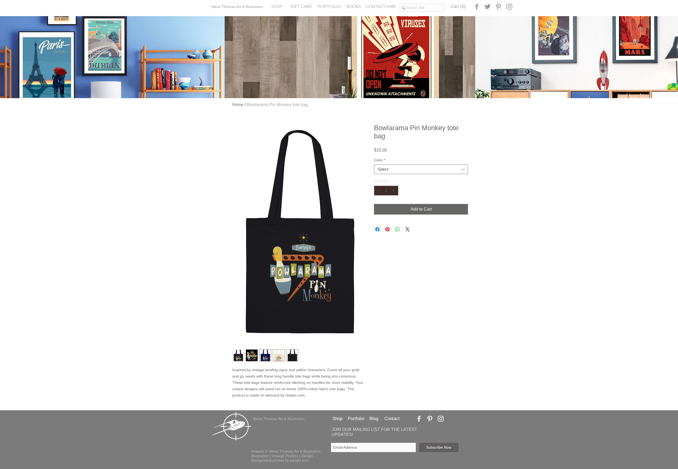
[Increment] (394, 190)
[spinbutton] (386, 190)
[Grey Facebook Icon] (477, 7)
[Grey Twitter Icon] (488, 7)
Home (238, 104)
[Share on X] (407, 229)
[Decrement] (378, 190)
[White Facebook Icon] (419, 419)
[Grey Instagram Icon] (509, 7)
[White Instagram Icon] (441, 419)
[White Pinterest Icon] (430, 419)
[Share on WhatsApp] (397, 229)
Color (379, 160)
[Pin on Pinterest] (387, 229)
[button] (329, 6)
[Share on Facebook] (377, 229)
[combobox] (421, 169)
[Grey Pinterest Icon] (498, 7)
